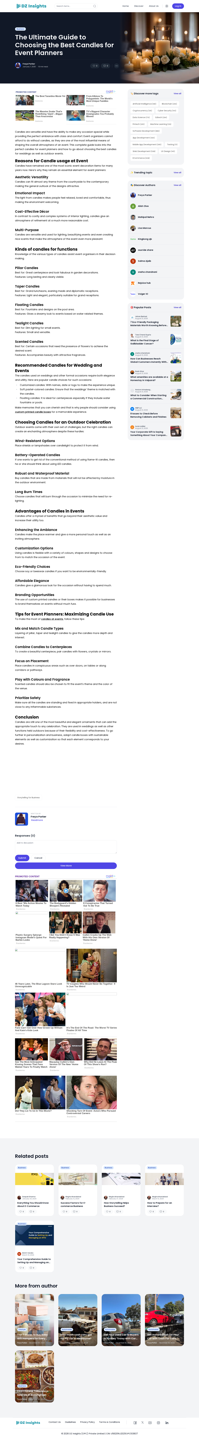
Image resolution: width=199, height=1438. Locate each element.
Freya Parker (29, 64)
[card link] (175, 321)
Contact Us (55, 1422)
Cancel (38, 857)
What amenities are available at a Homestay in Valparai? (149, 378)
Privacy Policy (87, 1422)
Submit (22, 857)
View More (66, 865)
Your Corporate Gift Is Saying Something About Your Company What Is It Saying (148, 433)
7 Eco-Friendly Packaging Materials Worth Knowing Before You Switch (148, 324)
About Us (154, 6)
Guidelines (70, 1422)
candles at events (52, 619)
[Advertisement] (66, 770)
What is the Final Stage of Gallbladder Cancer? (144, 342)
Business (20, 29)
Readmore (37, 820)
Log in (178, 6)
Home (125, 6)
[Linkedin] (167, 1423)
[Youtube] (150, 1423)
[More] (116, 65)
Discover (138, 6)
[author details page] (18, 65)
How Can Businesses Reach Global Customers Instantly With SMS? (148, 360)
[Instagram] (158, 1423)
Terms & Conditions (109, 1422)
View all (177, 93)
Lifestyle (22, 1329)
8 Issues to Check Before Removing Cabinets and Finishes (148, 415)
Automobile (67, 1329)
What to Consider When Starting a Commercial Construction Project (148, 397)
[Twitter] (142, 1422)
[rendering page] (32, 6)
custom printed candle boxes (33, 412)
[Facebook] (135, 1423)
